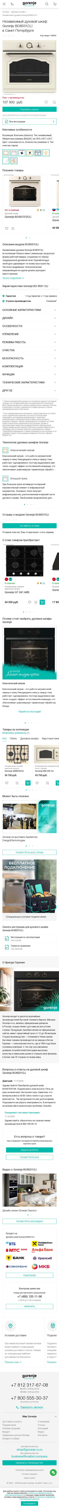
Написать (29, 1306)
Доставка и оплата (11, 1421)
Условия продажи (11, 1428)
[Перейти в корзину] (55, 4)
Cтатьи (41, 1425)
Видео (41, 1432)
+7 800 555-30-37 (29, 1398)
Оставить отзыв (29, 526)
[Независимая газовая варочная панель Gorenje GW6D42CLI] (18, 754)
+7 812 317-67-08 (29, 1385)
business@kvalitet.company (30, 1456)
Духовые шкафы (29, 738)
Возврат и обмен (10, 1438)
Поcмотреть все (29, 1157)
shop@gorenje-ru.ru (29, 1449)
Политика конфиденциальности (30, 1470)
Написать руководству (29, 1463)
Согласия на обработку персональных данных (37, 1498)
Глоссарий (43, 1428)
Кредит (6, 1432)
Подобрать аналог (29, 109)
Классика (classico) (14, 733)
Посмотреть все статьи (29, 852)
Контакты (42, 1435)
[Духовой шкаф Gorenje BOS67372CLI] (25, 191)
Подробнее (29, 1275)
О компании (43, 1421)
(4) (44, 210)
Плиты (13, 738)
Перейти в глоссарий (29, 711)
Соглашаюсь (29, 1503)
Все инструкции (17, 121)
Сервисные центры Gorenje (16, 1435)
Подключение (9, 1425)
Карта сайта (29, 1478)
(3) (44, 583)
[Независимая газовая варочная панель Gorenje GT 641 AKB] (25, 560)
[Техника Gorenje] (29, 4)
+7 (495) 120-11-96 (29, 1296)
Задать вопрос (29, 1150)
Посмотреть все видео (29, 1221)
